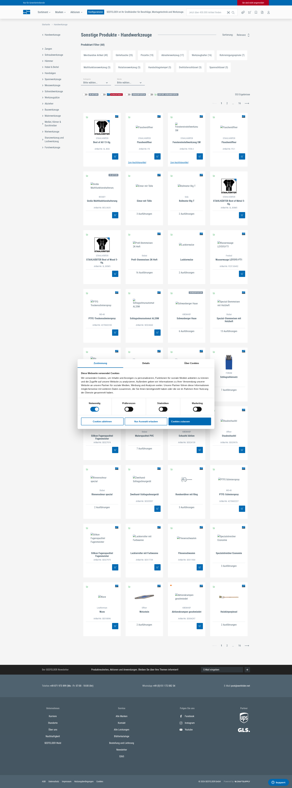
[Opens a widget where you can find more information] (278, 782)
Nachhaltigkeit (53, 736)
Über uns (53, 729)
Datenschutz (54, 781)
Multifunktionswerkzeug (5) (97, 67)
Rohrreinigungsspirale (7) (232, 55)
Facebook (189, 716)
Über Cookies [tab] (191, 363)
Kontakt (121, 722)
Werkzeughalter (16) (202, 55)
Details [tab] (146, 363)
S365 (121, 756)
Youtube (189, 729)
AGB (44, 781)
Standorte (53, 722)
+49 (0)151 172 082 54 (164, 685)
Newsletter (121, 749)
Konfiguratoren (95, 12)
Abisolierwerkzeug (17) (172, 55)
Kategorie (87, 79)
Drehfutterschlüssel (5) (190, 67)
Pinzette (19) (147, 55)
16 (239, 103)
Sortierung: (227, 34)
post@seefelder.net (240, 685)
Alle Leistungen (121, 729)
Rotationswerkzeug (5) (129, 67)
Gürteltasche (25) (124, 55)
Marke (119, 79)
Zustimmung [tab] (100, 363)
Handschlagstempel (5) (159, 67)
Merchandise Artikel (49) (96, 55)
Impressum (67, 781)
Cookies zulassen (180, 421)
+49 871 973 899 (58, 685)
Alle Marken (121, 716)
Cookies (99, 781)
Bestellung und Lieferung (121, 743)
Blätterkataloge (121, 736)
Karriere (53, 716)
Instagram (190, 722)
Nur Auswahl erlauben (146, 421)
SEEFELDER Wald (52, 743)
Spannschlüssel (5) (218, 67)
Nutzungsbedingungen (84, 781)
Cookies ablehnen (102, 421)
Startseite (46, 24)
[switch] (129, 409)
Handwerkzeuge (61, 24)
